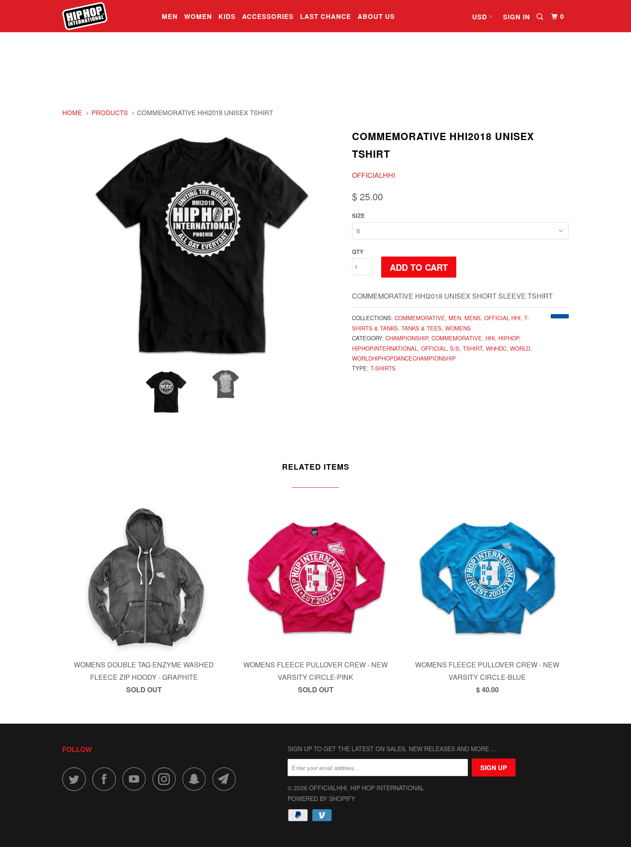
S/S (454, 348)
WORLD (520, 348)
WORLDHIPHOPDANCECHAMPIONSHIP (404, 358)
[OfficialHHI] (106, 16)
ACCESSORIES (268, 16)
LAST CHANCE (325, 16)
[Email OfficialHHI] (226, 779)
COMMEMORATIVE (456, 338)
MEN (170, 16)
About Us (376, 16)
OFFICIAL (433, 348)
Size (358, 215)
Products (109, 112)
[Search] (540, 16)
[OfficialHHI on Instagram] (166, 779)
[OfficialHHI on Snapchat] (196, 779)
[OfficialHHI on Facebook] (106, 779)
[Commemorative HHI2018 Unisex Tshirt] (202, 244)
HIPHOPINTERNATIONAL (385, 348)
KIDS (227, 16)
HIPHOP (508, 338)
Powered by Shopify (321, 798)
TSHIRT (472, 348)
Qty (358, 252)
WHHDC (496, 348)
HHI (490, 338)
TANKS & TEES (421, 328)
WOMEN (198, 16)
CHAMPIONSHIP (406, 338)
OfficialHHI (373, 175)
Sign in (516, 16)
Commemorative (419, 318)
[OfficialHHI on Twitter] (76, 779)
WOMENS (458, 328)
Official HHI (502, 318)
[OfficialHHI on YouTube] (136, 779)
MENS (472, 318)
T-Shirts (383, 368)
